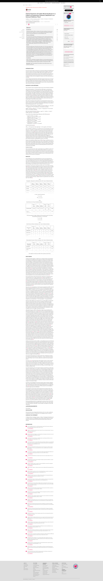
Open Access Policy (26, 568)
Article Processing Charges (36, 565)
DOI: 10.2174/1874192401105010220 (30, 22)
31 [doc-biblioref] (49, 399)
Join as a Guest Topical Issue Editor (68, 59)
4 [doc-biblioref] (44, 105)
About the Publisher (26, 565)
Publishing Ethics (54, 571)
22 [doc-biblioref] (38, 331)
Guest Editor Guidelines (45, 570)
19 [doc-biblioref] (28, 321)
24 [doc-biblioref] (49, 347)
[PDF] (28, 24)
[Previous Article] (55, 24)
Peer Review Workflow (45, 572)
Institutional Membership (36, 572)
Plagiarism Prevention (54, 568)
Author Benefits (35, 566)
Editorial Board (25, 566)
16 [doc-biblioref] (44, 293)
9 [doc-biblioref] (34, 131)
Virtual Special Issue (45, 571)
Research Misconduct (54, 572)
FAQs (24, 567)
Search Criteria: (66, 33)
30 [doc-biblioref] (33, 397)
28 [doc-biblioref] (28, 385)
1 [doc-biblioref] (42, 140)
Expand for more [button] (50, 193)
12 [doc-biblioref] (42, 277)
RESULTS (23, 33)
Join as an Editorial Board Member (68, 57)
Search (72, 41)
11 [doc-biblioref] (49, 274)
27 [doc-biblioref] (31, 360)
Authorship (34, 569)
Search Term (65, 30)
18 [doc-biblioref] (38, 311)
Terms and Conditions (25, 579)
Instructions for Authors (35, 573)
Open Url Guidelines (26, 569)
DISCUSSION (23, 34)
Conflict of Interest (54, 565)
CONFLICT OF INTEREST (21, 37)
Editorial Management (45, 565)
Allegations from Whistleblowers (55, 564)
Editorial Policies (45, 566)
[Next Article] (57, 24)
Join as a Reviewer (66, 58)
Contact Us (33, 579)
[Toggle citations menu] (30, 428)
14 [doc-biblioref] (32, 285)
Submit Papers (68, 10)
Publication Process (45, 573)
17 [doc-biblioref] (50, 293)
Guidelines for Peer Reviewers (46, 574)
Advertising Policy (64, 571)
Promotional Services (67, 66)
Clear (68, 41)
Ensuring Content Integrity (46, 567)
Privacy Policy (30, 579)
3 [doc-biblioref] (35, 96)
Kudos (62, 572)
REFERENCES (23, 38)
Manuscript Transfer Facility (36, 574)
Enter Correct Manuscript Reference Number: (68, 47)
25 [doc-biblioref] (27, 348)
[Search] (100, 1)
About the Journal (26, 564)
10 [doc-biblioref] (31, 268)
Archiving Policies (35, 564)
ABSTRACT (23, 29)
